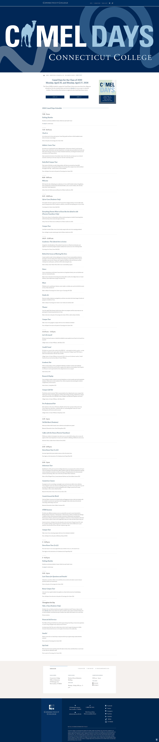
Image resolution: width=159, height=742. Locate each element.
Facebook (96, 683)
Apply (91, 3)
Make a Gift (104, 3)
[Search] (113, 3)
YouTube (109, 714)
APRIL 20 (55, 97)
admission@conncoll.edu (102, 668)
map (45, 123)
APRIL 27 (79, 97)
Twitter (109, 708)
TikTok (109, 719)
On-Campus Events (70, 75)
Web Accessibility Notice (90, 714)
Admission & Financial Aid (57, 75)
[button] (156, 739)
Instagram (96, 685)
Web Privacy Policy (90, 712)
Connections (97, 3)
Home (44, 75)
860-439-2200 (81, 668)
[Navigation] (110, 3)
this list (73, 88)
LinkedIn (109, 716)
